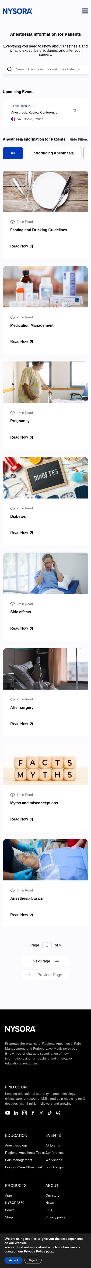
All (12, 153)
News (50, 1203)
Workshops (54, 1160)
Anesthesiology (16, 1145)
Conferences (55, 1152)
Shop (9, 1217)
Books (9, 1210)
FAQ (49, 1210)
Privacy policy (56, 1217)
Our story (52, 1195)
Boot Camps (55, 1167)
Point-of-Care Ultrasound (23, 1167)
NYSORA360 (14, 1203)
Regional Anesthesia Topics (25, 1152)
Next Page (41, 961)
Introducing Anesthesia (53, 153)
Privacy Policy (34, 1251)
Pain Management (18, 1160)
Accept (13, 1260)
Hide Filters (79, 139)
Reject (33, 1260)
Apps (9, 1195)
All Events (53, 1145)
